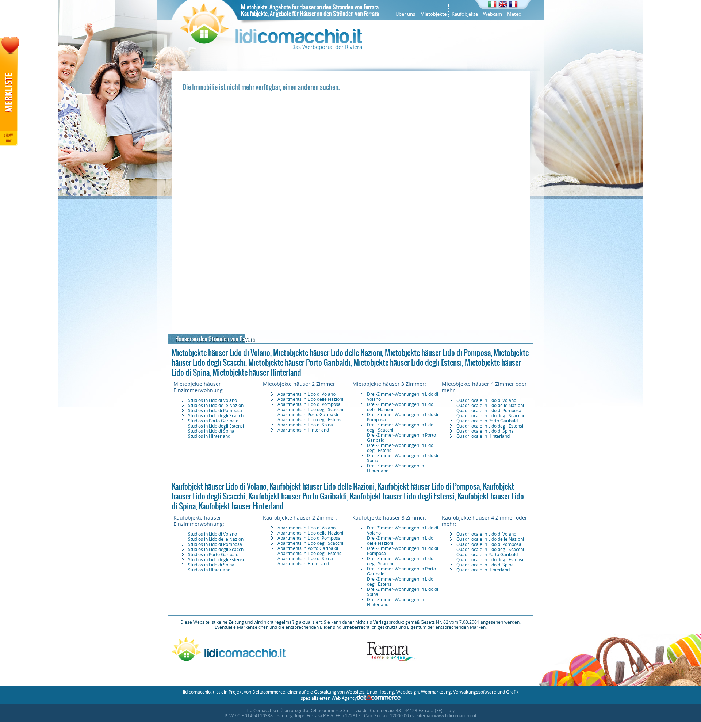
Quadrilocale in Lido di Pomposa (488, 410)
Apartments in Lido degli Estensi (309, 419)
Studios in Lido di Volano (212, 400)
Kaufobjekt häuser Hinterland (241, 506)
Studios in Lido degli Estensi (216, 426)
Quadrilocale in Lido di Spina (485, 431)
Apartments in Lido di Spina (305, 425)
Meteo (514, 14)
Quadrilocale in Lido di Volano (486, 400)
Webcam (492, 14)
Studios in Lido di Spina (211, 431)
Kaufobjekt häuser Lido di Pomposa (429, 486)
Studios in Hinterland (209, 436)
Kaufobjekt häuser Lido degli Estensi (402, 496)
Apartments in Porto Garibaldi (307, 414)
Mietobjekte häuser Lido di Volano (221, 352)
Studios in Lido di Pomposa (215, 410)
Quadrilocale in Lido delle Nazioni (490, 405)
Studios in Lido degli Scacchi (216, 415)
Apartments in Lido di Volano (306, 394)
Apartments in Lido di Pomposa (309, 404)
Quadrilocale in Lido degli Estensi (489, 426)
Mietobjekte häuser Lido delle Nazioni (327, 352)
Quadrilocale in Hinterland (483, 436)
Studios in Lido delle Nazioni (216, 405)
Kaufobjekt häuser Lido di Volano (219, 486)
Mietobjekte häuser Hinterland (256, 372)
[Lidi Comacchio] (271, 42)
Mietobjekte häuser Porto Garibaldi (299, 362)
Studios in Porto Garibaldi (214, 420)
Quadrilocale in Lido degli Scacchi (490, 415)
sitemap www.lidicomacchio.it (446, 715)
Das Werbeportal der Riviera (326, 47)
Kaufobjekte (465, 14)
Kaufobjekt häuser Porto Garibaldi (297, 496)
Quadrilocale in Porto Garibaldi (487, 420)
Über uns (405, 14)
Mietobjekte (433, 14)
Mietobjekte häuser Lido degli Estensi (407, 362)
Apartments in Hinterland (303, 430)
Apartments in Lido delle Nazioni (310, 399)
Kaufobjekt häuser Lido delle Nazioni (322, 486)
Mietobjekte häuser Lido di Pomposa (438, 352)
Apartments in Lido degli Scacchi (310, 409)
